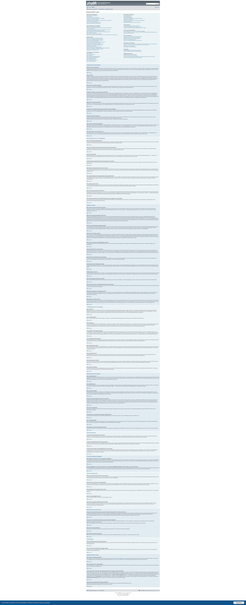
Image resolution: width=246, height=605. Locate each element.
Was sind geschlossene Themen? (92, 60)
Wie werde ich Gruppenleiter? (128, 19)
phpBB (120, 592)
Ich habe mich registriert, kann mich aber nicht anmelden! (95, 18)
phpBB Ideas (136, 565)
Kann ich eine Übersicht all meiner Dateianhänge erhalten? (133, 51)
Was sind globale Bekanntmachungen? (93, 57)
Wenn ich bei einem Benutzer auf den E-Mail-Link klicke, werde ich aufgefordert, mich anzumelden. (102, 34)
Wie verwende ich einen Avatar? (92, 32)
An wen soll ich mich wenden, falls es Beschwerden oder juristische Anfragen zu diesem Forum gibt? (139, 56)
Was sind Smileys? (90, 55)
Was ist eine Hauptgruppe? (128, 21)
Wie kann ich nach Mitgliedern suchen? (130, 39)
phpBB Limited (149, 170)
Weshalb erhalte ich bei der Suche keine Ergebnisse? (132, 37)
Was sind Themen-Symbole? (91, 61)
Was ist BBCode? (89, 53)
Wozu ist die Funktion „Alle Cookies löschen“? (94, 23)
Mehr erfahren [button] (47, 602)
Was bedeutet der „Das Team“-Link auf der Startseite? (132, 22)
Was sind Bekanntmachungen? (91, 58)
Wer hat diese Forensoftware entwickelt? (130, 54)
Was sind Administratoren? (128, 15)
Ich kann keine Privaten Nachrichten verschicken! (131, 25)
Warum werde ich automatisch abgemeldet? (93, 22)
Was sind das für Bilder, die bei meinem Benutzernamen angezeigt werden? (98, 31)
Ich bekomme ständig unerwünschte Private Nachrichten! (133, 26)
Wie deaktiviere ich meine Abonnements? (130, 46)
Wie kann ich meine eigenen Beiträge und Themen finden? (133, 40)
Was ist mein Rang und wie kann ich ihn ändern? (94, 33)
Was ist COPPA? (89, 16)
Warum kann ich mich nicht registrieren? (93, 17)
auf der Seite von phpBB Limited (119, 559)
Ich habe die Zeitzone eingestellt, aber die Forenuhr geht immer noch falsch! (98, 29)
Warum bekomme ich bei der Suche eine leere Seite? (132, 38)
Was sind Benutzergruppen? (128, 17)
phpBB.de (156, 170)
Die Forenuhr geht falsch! (91, 28)
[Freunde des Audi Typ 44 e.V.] (91, 3)
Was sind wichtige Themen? (91, 59)
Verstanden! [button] (238, 602)
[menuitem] (93, 7)
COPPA (144, 93)
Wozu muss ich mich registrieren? (92, 15)
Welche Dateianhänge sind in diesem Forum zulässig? (132, 50)
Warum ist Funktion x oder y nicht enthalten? (131, 55)
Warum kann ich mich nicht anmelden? (93, 19)
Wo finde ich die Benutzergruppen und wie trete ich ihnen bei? (133, 18)
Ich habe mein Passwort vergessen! (92, 21)
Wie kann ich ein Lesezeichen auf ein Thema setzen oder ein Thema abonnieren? (136, 44)
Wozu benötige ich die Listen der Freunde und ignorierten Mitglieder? (134, 31)
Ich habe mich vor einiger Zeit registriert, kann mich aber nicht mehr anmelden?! (99, 20)
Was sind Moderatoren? (127, 16)
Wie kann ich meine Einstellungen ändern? (93, 26)
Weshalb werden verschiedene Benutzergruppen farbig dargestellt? (134, 20)
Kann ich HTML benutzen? (91, 54)
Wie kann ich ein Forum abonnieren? (129, 45)
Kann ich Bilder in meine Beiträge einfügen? (93, 56)
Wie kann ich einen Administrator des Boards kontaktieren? (133, 57)
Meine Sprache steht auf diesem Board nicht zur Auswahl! (96, 30)
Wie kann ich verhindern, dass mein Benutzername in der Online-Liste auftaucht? (99, 27)
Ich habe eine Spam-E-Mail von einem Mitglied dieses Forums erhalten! (135, 27)
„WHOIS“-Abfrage (91, 573)
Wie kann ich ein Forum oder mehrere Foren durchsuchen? (133, 36)
